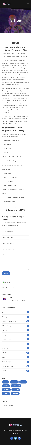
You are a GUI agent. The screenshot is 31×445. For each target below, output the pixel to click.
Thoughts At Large (7, 366)
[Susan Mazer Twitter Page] (15, 438)
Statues (6, 393)
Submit (6, 273)
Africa (3, 312)
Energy (4, 335)
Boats (5, 382)
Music (23, 53)
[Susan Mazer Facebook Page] (11, 438)
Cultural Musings (7, 326)
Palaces (16, 389)
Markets (6, 389)
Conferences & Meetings (9, 321)
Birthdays (5, 317)
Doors (23, 382)
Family (4, 344)
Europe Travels (6, 339)
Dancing (14, 382)
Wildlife (15, 393)
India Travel (5, 353)
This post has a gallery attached (16, 56)
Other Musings (6, 362)
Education (5, 330)
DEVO (11, 297)
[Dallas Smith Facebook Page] (19, 438)
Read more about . (9, 288)
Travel (4, 371)
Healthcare (5, 348)
